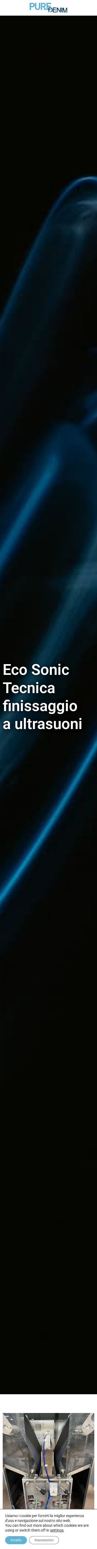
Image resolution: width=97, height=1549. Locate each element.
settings (57, 1530)
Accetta (16, 1540)
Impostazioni (44, 1540)
